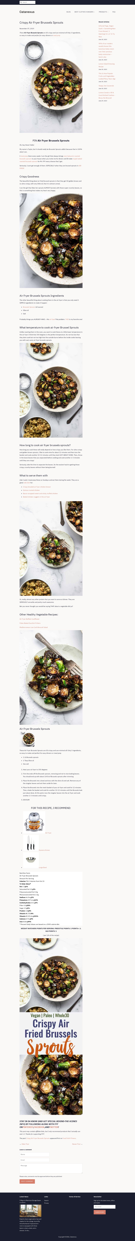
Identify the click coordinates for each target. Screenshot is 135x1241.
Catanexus (73, 1237)
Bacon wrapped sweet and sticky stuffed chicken (40, 493)
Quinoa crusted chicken (31, 490)
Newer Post (76, 1144)
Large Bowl (43, 867)
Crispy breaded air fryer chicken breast (37, 487)
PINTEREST (28, 1127)
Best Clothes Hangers (84, 12)
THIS (67, 319)
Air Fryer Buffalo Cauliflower (30, 619)
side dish (27, 483)
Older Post (25, 1144)
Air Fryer (48, 833)
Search (46, 1200)
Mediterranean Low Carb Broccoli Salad (34, 627)
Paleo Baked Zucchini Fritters (30, 623)
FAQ (113, 12)
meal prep (56, 35)
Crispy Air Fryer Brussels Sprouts (38, 1138)
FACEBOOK (39, 1127)
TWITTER (53, 1127)
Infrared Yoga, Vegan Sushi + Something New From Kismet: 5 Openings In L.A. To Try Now (107, 31)
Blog (69, 12)
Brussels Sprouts (29, 307)
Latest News (24, 1197)
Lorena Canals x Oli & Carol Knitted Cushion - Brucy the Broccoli (107, 95)
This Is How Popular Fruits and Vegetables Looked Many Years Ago (107, 76)
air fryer (52, 319)
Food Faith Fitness (69, 1138)
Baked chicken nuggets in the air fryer (36, 497)
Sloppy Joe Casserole (106, 86)
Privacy (46, 1203)
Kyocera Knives (44, 850)
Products (103, 12)
